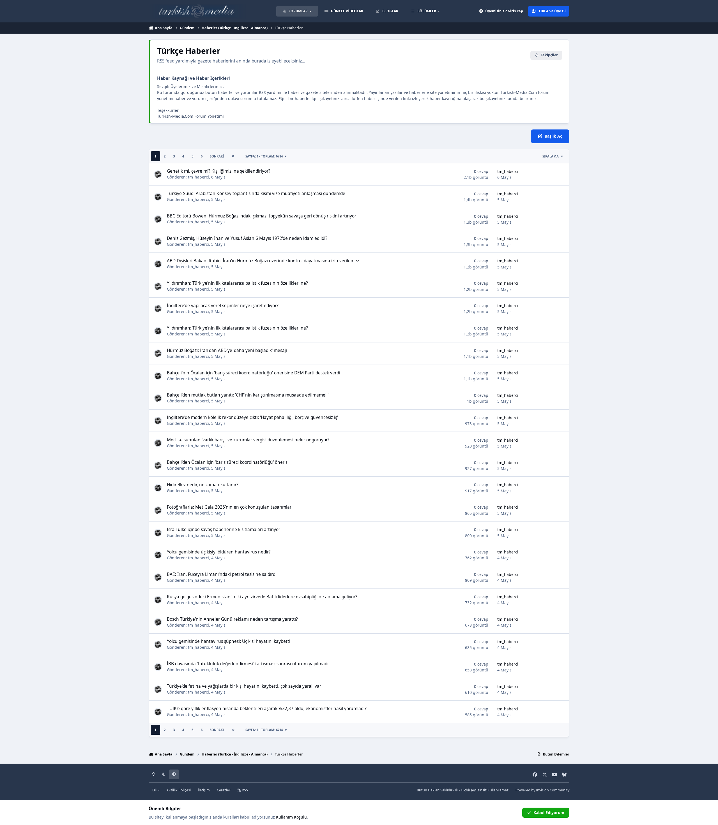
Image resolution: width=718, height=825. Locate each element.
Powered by (542, 790)
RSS (244, 790)
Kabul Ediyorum (548, 812)
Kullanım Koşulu (291, 817)
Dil (154, 790)
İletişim (204, 790)
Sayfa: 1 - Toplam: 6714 (264, 156)
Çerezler (223, 790)
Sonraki (217, 156)
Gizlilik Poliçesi (179, 790)
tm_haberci (198, 177)
